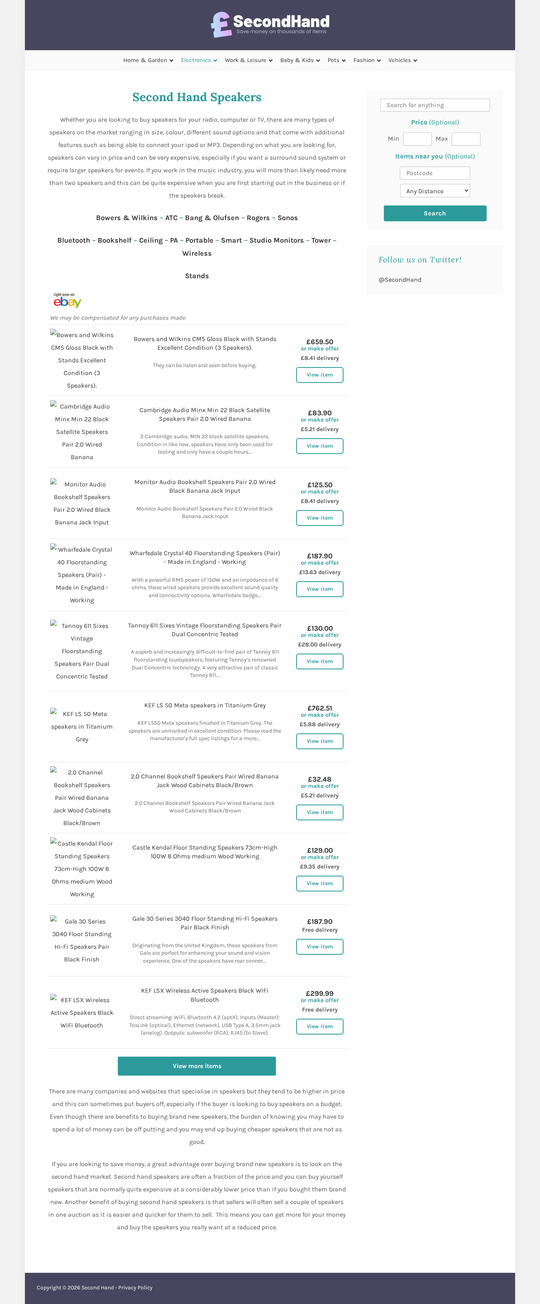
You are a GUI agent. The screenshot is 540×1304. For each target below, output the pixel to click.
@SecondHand (400, 279)
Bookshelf (115, 240)
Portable (199, 240)
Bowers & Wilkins (127, 217)
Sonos (288, 217)
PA (174, 240)
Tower (321, 240)
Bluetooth (73, 240)
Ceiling (150, 240)
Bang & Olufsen (212, 217)
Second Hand (97, 1287)
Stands (197, 275)
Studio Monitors (276, 240)
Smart (231, 240)
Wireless (197, 253)
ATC (171, 217)
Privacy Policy (135, 1287)
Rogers (258, 217)
